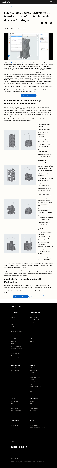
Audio (31, 391)
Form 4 (12, 315)
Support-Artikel (14, 425)
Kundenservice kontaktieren (17, 423)
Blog (12, 403)
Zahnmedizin (14, 350)
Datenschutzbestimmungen (17, 461)
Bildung (31, 384)
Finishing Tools (33, 322)
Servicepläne (14, 368)
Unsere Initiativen (34, 408)
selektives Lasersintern (26, 62)
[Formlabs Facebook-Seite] (12, 447)
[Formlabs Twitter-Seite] (15, 447)
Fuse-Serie (13, 329)
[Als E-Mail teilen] (51, 23)
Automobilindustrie (34, 375)
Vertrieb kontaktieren (35, 425)
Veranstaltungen (15, 408)
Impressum (32, 413)
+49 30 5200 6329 (34, 423)
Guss (12, 355)
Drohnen (32, 368)
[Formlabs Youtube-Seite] (22, 447)
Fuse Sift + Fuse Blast (35, 319)
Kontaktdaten (33, 410)
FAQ (19, 462)
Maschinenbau (33, 370)
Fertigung (32, 372)
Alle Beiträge (10, 7)
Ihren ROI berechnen (16, 410)
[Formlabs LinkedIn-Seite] (26, 447)
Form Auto (13, 324)
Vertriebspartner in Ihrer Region (37, 427)
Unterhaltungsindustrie (35, 386)
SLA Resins (13, 341)
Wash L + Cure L (34, 317)
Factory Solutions (15, 370)
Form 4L (13, 319)
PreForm (44, 88)
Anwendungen (14, 401)
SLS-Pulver (13, 343)
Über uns (32, 401)
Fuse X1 (12, 326)
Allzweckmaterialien (16, 346)
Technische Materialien (16, 348)
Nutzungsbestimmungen (29, 461)
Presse (31, 406)
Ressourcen (13, 406)
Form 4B (13, 317)
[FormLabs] (6, 2)
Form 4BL (13, 322)
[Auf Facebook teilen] (42, 23)
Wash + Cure (33, 315)
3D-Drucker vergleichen (16, 331)
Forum (12, 413)
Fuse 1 (10, 62)
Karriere (31, 403)
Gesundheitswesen (15, 353)
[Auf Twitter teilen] (46, 23)
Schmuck (32, 388)
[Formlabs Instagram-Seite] (19, 447)
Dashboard (32, 343)
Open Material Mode (15, 357)
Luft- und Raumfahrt (35, 377)
